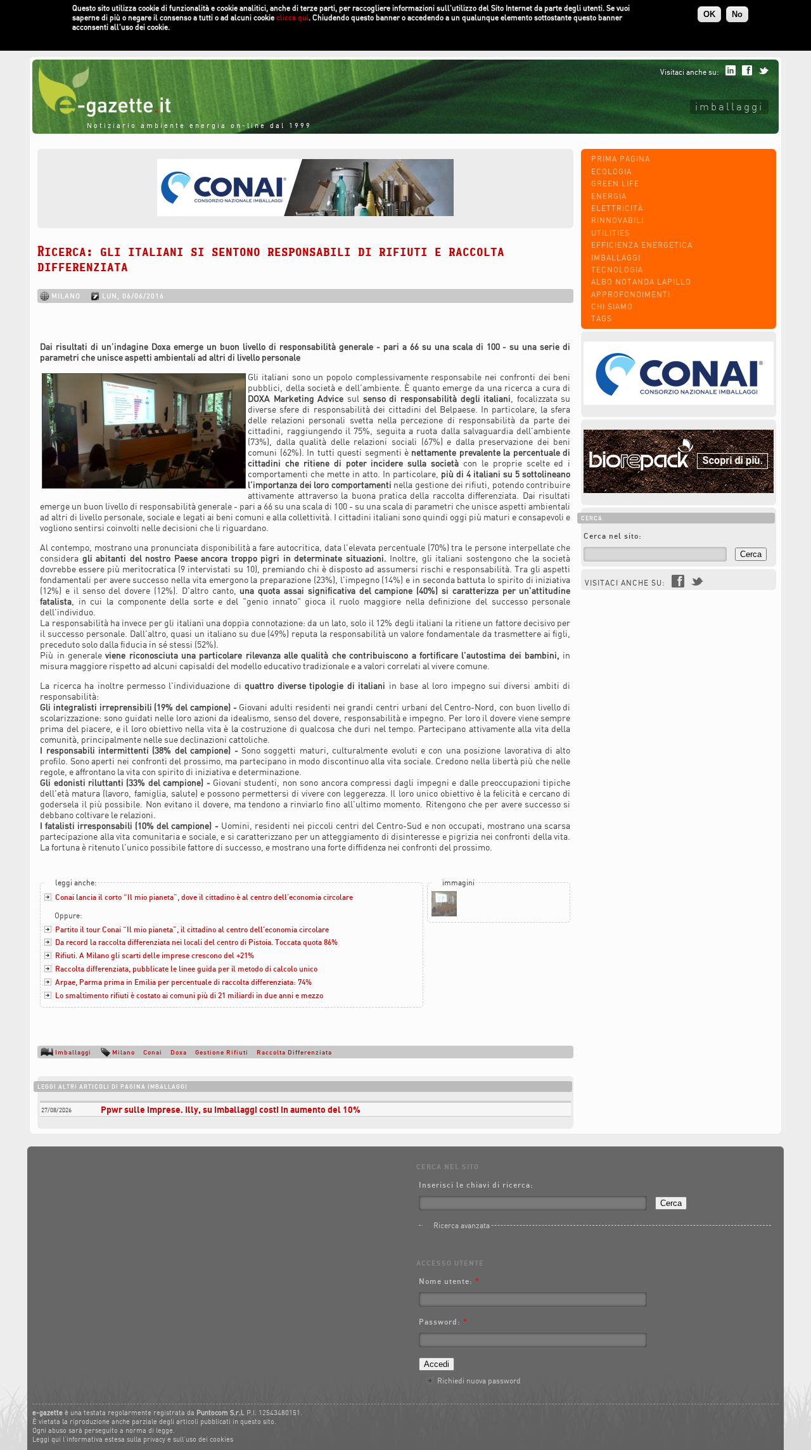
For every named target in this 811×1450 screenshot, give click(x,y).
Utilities (610, 233)
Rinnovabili (617, 220)
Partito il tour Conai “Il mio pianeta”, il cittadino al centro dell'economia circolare (192, 929)
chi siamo (612, 306)
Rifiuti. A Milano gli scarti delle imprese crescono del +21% (154, 955)
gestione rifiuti (221, 1052)
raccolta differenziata (294, 1052)
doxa (178, 1052)
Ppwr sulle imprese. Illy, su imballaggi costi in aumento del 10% (231, 1109)
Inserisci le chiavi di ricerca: (476, 1185)
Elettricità (617, 208)
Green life (615, 183)
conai (152, 1052)
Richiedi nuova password (479, 1380)
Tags (601, 318)
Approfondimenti (630, 294)
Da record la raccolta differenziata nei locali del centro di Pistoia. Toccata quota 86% (196, 942)
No (737, 14)
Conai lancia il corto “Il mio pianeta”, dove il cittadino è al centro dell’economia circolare (204, 897)
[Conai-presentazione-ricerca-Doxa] (444, 913)
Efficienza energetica (642, 245)
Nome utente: (449, 1281)
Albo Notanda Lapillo (641, 281)
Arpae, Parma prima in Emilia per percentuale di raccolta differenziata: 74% (183, 982)
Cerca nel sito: (613, 536)
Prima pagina (620, 159)
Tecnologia (617, 269)
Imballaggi (729, 106)
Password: (443, 1321)
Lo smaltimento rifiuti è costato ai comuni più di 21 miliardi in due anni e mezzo (189, 995)
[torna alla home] (101, 114)
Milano (123, 1052)
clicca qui (292, 17)
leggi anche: (76, 882)
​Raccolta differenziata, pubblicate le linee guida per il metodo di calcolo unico (186, 968)
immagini (458, 882)
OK (709, 14)
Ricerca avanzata (461, 1225)
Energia (609, 196)
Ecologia (611, 171)
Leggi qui (46, 1439)
